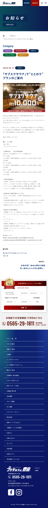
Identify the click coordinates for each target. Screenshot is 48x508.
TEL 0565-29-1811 (14, 486)
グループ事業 (11, 401)
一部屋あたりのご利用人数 (11, 298)
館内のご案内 (11, 370)
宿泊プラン (23, 55)
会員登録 (9, 449)
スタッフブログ (9, 55)
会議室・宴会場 (11, 391)
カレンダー (10, 443)
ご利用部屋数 (36, 298)
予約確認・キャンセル (13, 459)
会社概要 (9, 396)
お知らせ (13, 36)
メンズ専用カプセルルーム (14, 365)
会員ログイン (11, 454)
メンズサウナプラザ (13, 360)
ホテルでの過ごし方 (13, 380)
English (37, 468)
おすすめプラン (20, 51)
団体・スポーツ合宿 (13, 386)
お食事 (9, 354)
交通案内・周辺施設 (13, 375)
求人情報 (9, 407)
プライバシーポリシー (13, 412)
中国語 (36, 470)
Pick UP (7, 51)
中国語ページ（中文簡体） (14, 428)
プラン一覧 (10, 339)
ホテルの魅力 (11, 344)
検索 (22, 307)
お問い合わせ (11, 438)
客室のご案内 (11, 349)
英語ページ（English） (14, 422)
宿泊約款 (9, 417)
